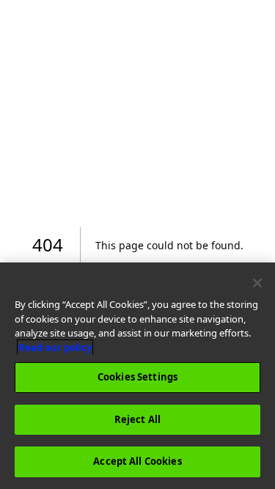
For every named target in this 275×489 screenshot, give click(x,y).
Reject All (137, 419)
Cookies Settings (137, 376)
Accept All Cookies (137, 461)
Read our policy (55, 347)
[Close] (257, 283)
